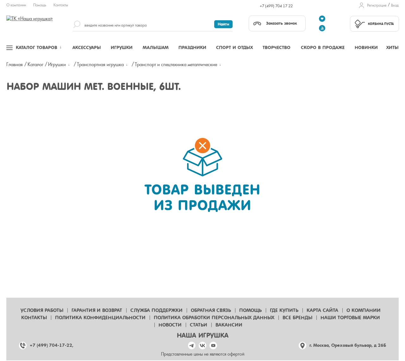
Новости (170, 325)
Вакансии (228, 325)
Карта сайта (322, 310)
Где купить (284, 310)
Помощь (39, 5)
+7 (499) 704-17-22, (51, 345)
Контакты (60, 5)
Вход (395, 5)
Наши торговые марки (350, 318)
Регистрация (376, 5)
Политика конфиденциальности (100, 318)
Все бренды (297, 318)
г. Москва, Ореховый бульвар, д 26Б (347, 345)
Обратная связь (211, 310)
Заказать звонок (281, 23)
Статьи (198, 325)
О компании (16, 5)
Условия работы (42, 310)
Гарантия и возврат (97, 310)
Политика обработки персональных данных (214, 318)
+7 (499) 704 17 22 (276, 6)
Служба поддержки (156, 310)
